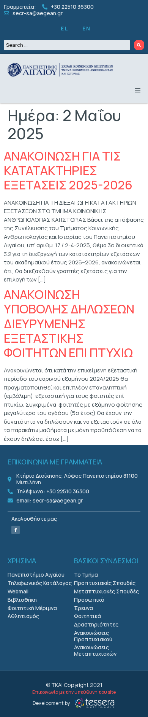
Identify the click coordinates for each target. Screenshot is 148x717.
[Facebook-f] (15, 530)
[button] (138, 90)
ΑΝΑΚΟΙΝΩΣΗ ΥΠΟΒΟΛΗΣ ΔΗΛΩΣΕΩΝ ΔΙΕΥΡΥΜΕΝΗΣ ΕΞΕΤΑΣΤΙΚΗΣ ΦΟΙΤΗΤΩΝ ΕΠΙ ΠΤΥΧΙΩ (69, 323)
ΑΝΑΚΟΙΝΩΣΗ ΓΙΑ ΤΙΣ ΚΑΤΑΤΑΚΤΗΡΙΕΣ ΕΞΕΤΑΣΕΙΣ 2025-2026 (68, 171)
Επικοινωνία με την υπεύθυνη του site (74, 692)
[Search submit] (139, 45)
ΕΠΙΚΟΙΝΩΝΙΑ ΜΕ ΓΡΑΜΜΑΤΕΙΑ (55, 461)
